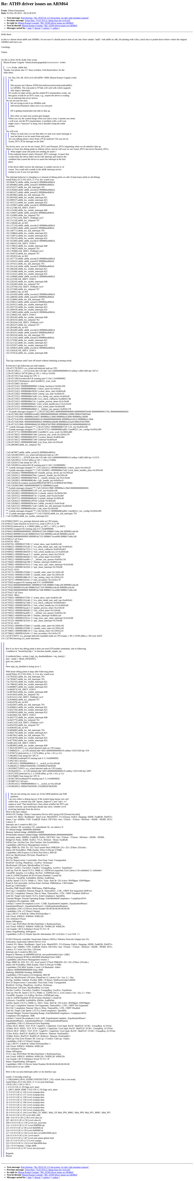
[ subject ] (46, 28)
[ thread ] (37, 28)
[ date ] (30, 28)
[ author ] (55, 28)
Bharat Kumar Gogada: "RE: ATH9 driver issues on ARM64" (46, 23)
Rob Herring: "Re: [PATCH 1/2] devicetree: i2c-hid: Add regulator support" (55, 18)
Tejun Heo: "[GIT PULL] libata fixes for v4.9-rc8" (48, 20)
